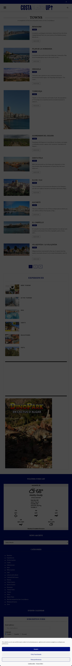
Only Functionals (36, 654)
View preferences (36, 659)
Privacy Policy (39, 663)
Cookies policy (31, 663)
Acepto (36, 649)
